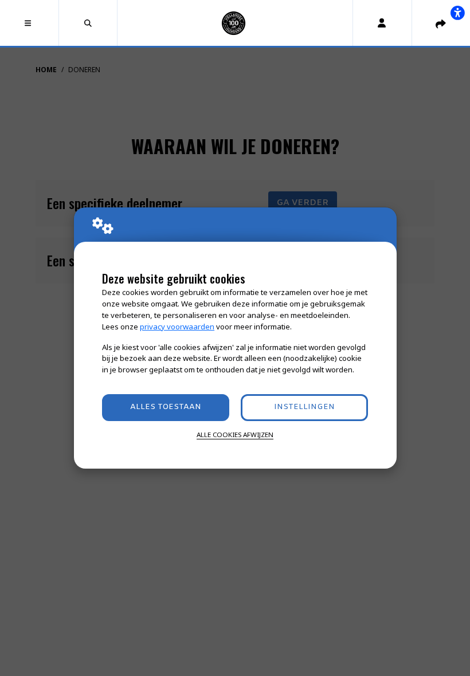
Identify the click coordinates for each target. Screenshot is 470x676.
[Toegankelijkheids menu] (457, 12)
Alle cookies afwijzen (235, 434)
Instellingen (304, 407)
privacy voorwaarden (177, 326)
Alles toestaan (165, 407)
